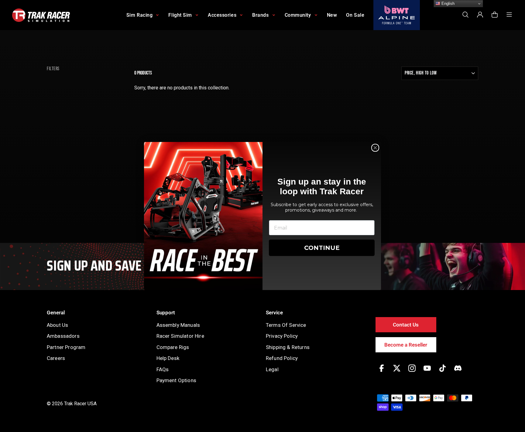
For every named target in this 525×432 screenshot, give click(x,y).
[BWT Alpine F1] (396, 15)
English (447, 3)
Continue (322, 247)
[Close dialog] (375, 147)
